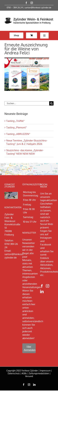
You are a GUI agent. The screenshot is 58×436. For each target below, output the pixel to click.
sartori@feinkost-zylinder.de (38, 7)
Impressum (45, 370)
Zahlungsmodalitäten (39, 373)
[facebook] (26, 3)
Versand (29, 376)
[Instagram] (47, 286)
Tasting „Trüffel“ (15, 120)
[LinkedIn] (42, 291)
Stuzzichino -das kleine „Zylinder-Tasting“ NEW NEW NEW (25, 152)
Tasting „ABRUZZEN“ (18, 133)
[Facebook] (42, 286)
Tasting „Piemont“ (16, 127)
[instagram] (31, 3)
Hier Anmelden (30, 348)
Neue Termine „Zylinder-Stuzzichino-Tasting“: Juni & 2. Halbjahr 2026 (26, 142)
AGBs (24, 373)
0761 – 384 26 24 (15, 7)
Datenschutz (14, 373)
